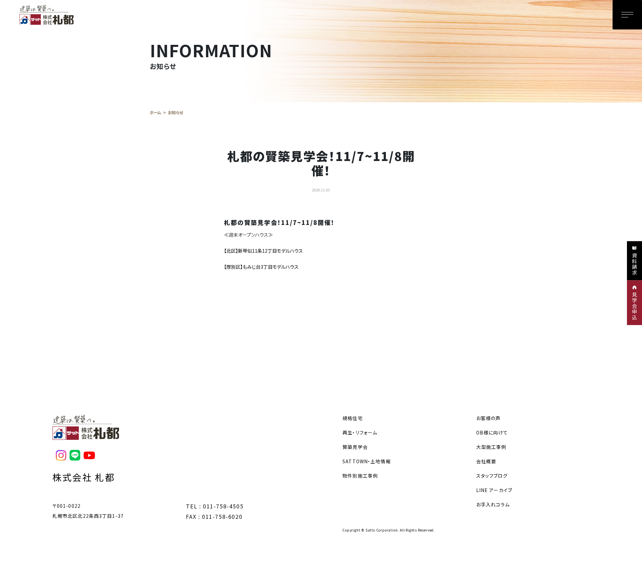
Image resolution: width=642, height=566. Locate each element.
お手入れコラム (493, 504)
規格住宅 (352, 418)
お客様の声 (488, 418)
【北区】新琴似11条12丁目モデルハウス (263, 250)
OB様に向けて (492, 432)
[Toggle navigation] (627, 14)
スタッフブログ (492, 475)
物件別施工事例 (360, 475)
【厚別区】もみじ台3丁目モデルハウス (261, 266)
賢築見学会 (355, 446)
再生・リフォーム (359, 432)
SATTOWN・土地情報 (366, 461)
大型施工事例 (491, 446)
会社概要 (486, 461)
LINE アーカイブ (494, 490)
